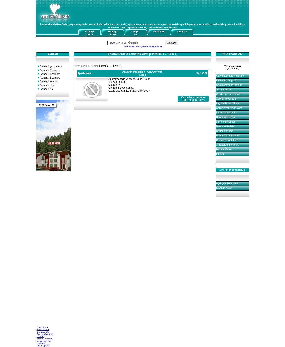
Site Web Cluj (43, 332)
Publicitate (159, 31)
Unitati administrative (228, 135)
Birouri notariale (225, 126)
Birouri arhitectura (226, 117)
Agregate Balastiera (227, 183)
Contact (182, 31)
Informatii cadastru (226, 112)
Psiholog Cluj (43, 345)
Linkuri (220, 154)
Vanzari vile (47, 89)
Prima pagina (81, 66)
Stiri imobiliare (224, 89)
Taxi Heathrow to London (45, 335)
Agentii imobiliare (226, 98)
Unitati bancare (224, 131)
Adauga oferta (89, 33)
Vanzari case (47, 85)
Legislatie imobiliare (227, 103)
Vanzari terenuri (49, 81)
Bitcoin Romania (44, 339)
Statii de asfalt (224, 188)
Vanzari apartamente (193, 97)
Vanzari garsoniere (51, 66)
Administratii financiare (229, 108)
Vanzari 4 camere (50, 77)
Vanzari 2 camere (50, 70)
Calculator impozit (226, 80)
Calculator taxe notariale (230, 75)
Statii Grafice (43, 329)
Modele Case (223, 149)
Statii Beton (42, 327)
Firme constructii (225, 121)
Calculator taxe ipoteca (229, 85)
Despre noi (135, 33)
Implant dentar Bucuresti (43, 342)
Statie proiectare (131, 46)
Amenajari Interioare (227, 144)
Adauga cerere (112, 33)
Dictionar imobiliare (227, 140)
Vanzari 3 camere (50, 73)
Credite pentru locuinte (229, 94)
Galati (95, 66)
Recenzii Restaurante (151, 46)
